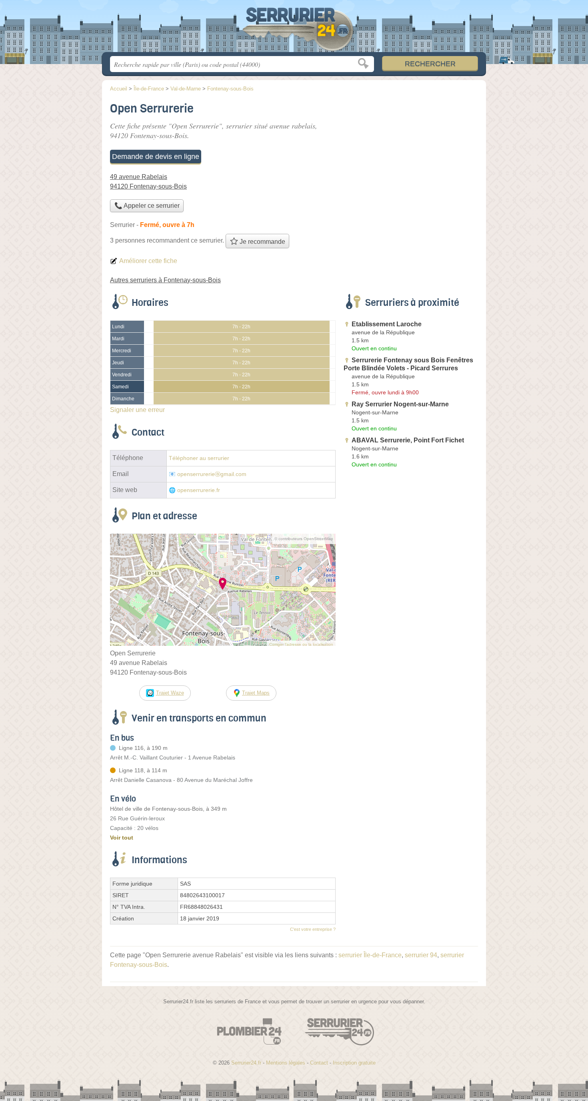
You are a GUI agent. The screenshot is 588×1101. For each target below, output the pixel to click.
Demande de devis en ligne (155, 157)
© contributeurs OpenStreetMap (303, 538)
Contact (319, 1063)
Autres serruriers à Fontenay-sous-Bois (165, 280)
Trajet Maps (256, 693)
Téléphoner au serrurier (199, 458)
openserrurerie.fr (198, 490)
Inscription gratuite (354, 1063)
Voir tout (121, 837)
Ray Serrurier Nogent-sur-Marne (400, 404)
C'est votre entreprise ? (313, 929)
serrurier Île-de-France (370, 955)
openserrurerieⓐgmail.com (211, 474)
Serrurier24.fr (294, 28)
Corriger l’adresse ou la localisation (301, 644)
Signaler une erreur (137, 409)
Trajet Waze (170, 693)
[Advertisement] (411, 154)
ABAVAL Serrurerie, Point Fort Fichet (408, 440)
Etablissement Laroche (387, 324)
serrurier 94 (421, 955)
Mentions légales (285, 1063)
